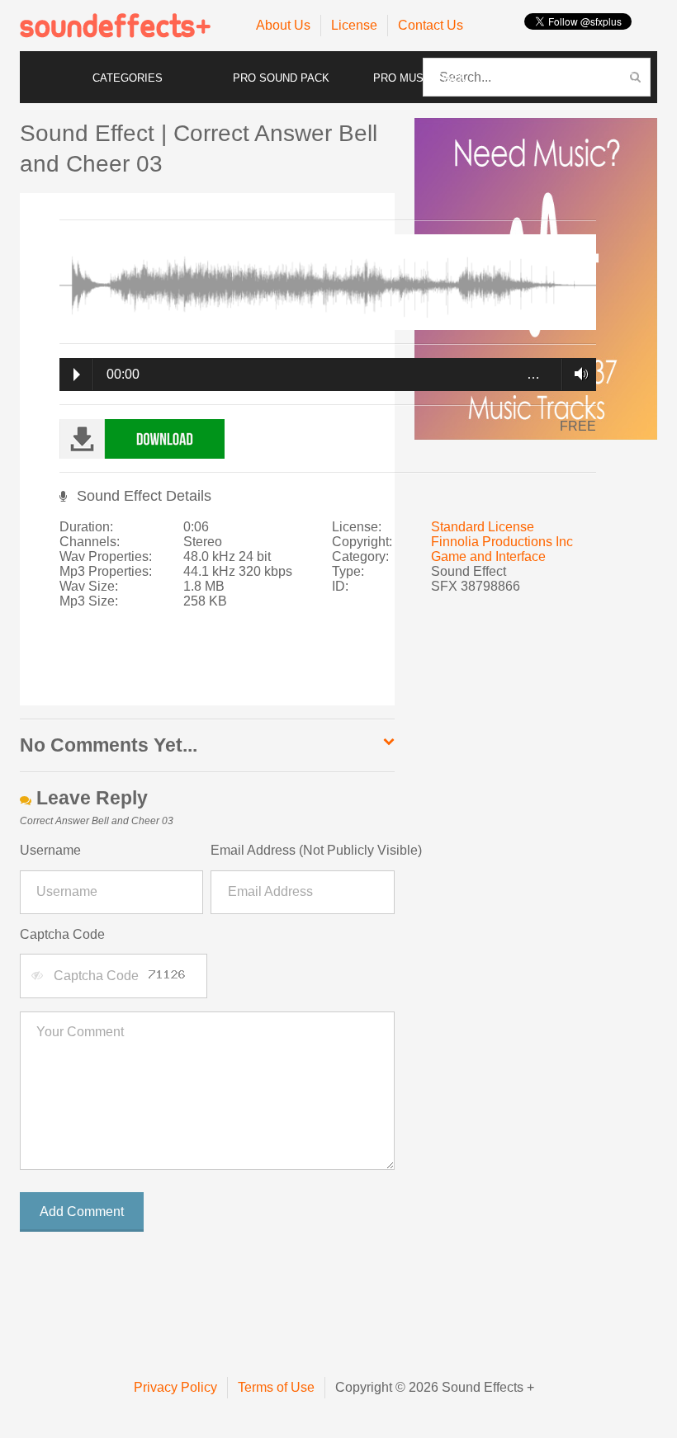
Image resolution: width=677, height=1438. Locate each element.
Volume (577, 373)
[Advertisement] (320, 665)
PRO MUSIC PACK (419, 78)
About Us (283, 25)
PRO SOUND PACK (281, 78)
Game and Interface (488, 556)
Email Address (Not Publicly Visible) (302, 850)
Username (50, 850)
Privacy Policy (175, 1387)
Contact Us (430, 25)
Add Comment (82, 1212)
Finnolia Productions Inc (502, 542)
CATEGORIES (127, 78)
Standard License (482, 527)
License (354, 25)
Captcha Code (62, 934)
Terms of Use (276, 1387)
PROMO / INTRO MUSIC (574, 78)
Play (76, 374)
